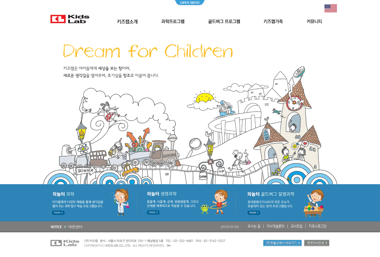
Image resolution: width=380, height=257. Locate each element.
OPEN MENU (190, 2)
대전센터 (75, 227)
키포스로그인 (318, 226)
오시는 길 (254, 226)
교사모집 (297, 226)
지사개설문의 (275, 226)
